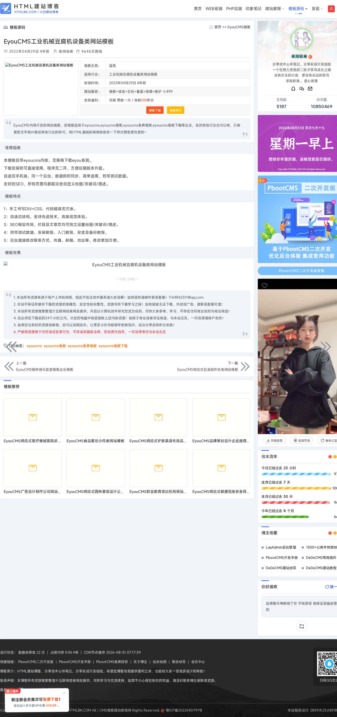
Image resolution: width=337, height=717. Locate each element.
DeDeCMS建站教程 (321, 568)
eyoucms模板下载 (113, 345)
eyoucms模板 (55, 345)
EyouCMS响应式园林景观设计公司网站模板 (103, 491)
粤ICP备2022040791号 (183, 710)
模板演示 (176, 110)
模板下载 (155, 110)
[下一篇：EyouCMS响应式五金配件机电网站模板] (326, 347)
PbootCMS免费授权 (112, 661)
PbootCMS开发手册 (282, 557)
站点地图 (160, 661)
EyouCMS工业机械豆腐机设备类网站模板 (59, 41)
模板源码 (296, 8)
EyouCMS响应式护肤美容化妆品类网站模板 (166, 440)
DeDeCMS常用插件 (321, 557)
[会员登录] (331, 8)
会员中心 (198, 661)
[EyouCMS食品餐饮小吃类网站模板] (95, 417)
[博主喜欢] (265, 285)
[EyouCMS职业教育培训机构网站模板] (158, 468)
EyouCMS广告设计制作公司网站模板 (34, 491)
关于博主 (140, 661)
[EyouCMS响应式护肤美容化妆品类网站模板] (158, 417)
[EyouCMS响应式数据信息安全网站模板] (221, 468)
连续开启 (304, 440)
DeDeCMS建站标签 (281, 568)
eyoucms (34, 345)
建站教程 (273, 8)
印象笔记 (254, 8)
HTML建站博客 (29, 8)
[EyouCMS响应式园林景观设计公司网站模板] (95, 468)
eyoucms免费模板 (82, 345)
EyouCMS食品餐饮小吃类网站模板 (95, 440)
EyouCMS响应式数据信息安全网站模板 (225, 491)
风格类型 (277, 440)
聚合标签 (179, 661)
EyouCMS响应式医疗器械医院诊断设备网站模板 (44, 440)
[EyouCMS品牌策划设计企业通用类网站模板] (221, 417)
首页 (198, 8)
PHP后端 (234, 8)
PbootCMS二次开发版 (36, 661)
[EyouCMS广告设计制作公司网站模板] (32, 468)
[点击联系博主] (302, 39)
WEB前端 (214, 8)
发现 (315, 8)
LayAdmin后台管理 (281, 547)
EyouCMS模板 (239, 27)
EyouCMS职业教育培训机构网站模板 (160, 491)
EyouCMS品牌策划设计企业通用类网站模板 (228, 440)
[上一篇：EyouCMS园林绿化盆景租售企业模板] (11, 347)
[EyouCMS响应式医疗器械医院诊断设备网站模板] (32, 417)
